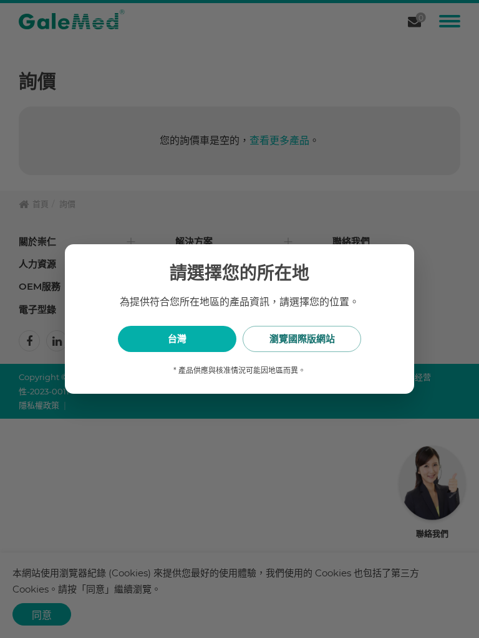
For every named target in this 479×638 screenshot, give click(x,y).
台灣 (177, 339)
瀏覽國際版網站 (302, 339)
